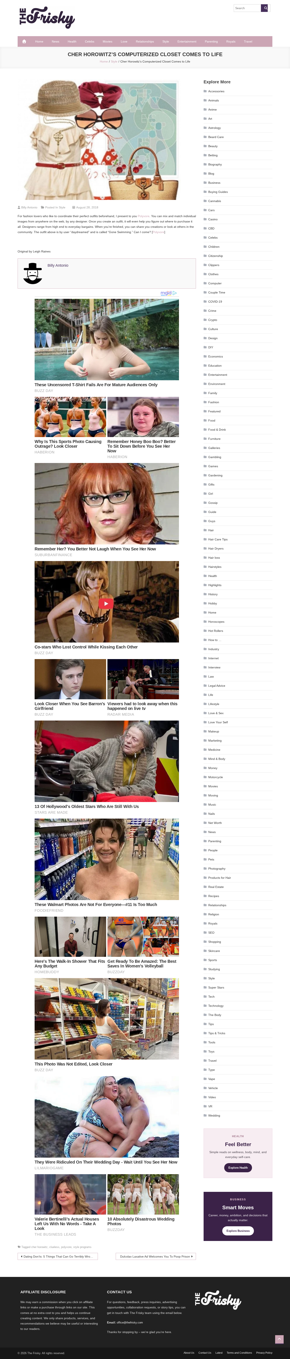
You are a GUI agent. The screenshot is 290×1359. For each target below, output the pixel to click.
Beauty (213, 146)
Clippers (213, 265)
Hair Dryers (216, 548)
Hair (211, 530)
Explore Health (238, 1167)
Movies (107, 41)
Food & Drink (217, 429)
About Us (189, 1352)
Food (211, 420)
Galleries (214, 448)
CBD (211, 228)
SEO (211, 932)
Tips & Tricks (216, 1033)
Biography (215, 164)
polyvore (66, 1247)
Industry (213, 649)
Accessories (216, 91)
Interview (214, 667)
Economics (215, 356)
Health (72, 41)
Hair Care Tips (218, 539)
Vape (211, 1079)
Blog (211, 173)
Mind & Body (216, 759)
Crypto (212, 320)
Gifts (211, 484)
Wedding (214, 1115)
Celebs (89, 41)
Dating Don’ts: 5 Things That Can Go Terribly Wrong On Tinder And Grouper (61, 1256)
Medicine (214, 749)
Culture (213, 329)
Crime (212, 310)
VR (210, 1106)
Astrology (214, 128)
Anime (212, 109)
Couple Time (216, 292)
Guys (211, 521)
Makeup (213, 731)
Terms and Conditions (239, 1352)
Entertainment (186, 41)
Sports (212, 960)
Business (214, 182)
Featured (214, 411)
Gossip (213, 502)
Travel (248, 41)
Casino (213, 219)
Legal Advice (216, 685)
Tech (211, 996)
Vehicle (213, 1088)
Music (212, 804)
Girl (210, 493)
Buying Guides (218, 192)
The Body (214, 1015)
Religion (213, 914)
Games (213, 466)
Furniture (214, 438)
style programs (82, 1247)
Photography (216, 868)
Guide (212, 512)
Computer (215, 283)
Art (210, 118)
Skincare (214, 951)
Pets (211, 859)
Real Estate (216, 887)
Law (211, 676)
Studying (214, 969)
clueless (54, 1247)
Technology (216, 1005)
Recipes (213, 896)
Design (213, 338)
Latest (218, 1352)
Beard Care (216, 137)
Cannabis (214, 201)
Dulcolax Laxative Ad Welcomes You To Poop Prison (155, 1256)
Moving (213, 795)
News (55, 41)
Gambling (214, 457)
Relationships (145, 41)
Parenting (211, 41)
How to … (214, 640)
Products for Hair (219, 877)
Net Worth (215, 823)
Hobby (212, 603)
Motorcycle (215, 777)
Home (39, 41)
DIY (210, 347)
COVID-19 (215, 301)
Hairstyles (214, 566)
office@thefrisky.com (130, 1322)
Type (211, 1069)
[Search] (264, 8)
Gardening (215, 475)
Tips (211, 1024)
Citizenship (215, 256)
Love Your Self (218, 722)
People (213, 850)
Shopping (214, 941)
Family (212, 393)
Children (214, 246)
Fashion (213, 402)
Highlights (214, 585)
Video (212, 1097)
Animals (213, 100)
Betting (213, 155)
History (213, 594)
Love (124, 41)
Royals (230, 41)
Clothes (213, 274)
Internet (213, 658)
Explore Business (238, 1230)
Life (210, 695)
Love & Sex (216, 713)
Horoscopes (216, 621)
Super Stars (216, 987)
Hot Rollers (215, 630)
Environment (216, 384)
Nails (211, 813)
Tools (211, 1042)
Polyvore (143, 216)
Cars (211, 210)
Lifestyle (213, 704)
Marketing (215, 740)
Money (212, 768)
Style (165, 41)
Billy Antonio (29, 207)
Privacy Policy (264, 1352)
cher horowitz (39, 1247)
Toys (211, 1051)
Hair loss (214, 557)
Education (215, 365)
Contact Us (204, 1352)
